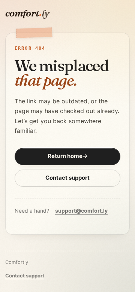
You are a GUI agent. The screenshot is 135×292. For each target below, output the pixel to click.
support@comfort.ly (81, 210)
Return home (68, 155)
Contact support (67, 177)
